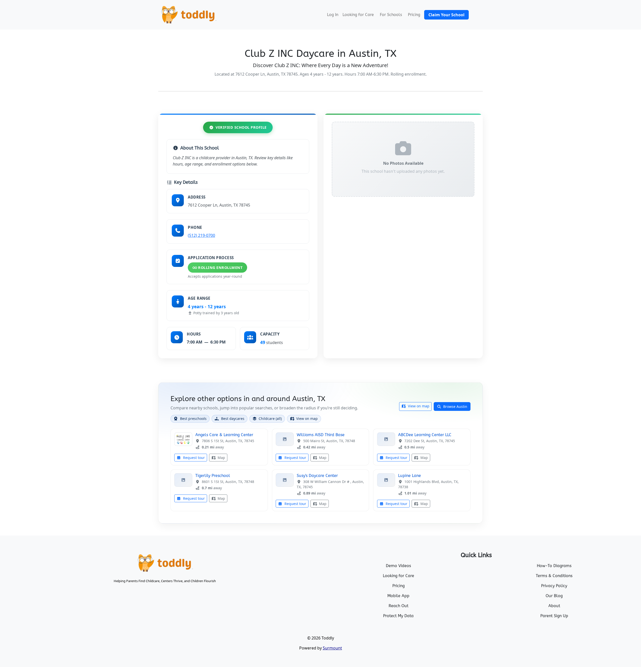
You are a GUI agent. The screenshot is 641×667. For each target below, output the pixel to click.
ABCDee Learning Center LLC (424, 434)
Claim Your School (446, 15)
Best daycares (232, 418)
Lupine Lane (409, 475)
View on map (418, 406)
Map (221, 457)
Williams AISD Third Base (321, 434)
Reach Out (398, 605)
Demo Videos (398, 565)
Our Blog (554, 595)
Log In (332, 14)
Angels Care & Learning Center (224, 434)
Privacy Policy (554, 585)
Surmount (332, 648)
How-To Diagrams (554, 565)
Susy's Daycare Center (317, 475)
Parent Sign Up (554, 615)
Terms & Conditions (554, 575)
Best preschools (193, 418)
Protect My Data (398, 615)
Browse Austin (454, 406)
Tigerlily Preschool (212, 475)
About (554, 605)
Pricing (414, 14)
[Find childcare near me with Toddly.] (188, 15)
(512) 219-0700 (201, 235)
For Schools (391, 14)
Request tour (193, 457)
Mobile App (398, 595)
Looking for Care (358, 14)
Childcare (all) (270, 418)
